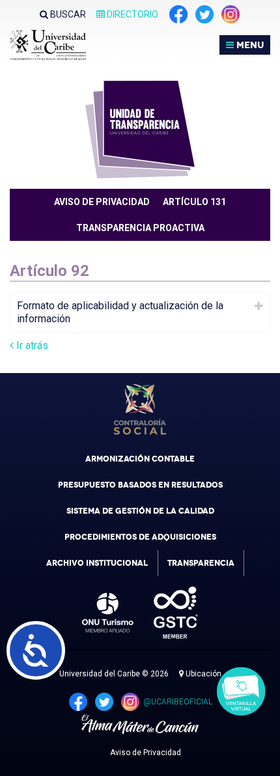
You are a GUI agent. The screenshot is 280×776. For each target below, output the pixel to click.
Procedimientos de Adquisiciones (140, 537)
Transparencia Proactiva (140, 228)
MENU (249, 45)
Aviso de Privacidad (145, 752)
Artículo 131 (194, 202)
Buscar (67, 14)
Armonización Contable (140, 459)
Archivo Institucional (97, 563)
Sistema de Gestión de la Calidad (140, 511)
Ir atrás (31, 345)
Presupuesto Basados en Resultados (140, 485)
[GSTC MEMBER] (166, 613)
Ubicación (202, 673)
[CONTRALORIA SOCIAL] (140, 409)
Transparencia (200, 563)
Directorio (131, 14)
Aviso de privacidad (102, 202)
